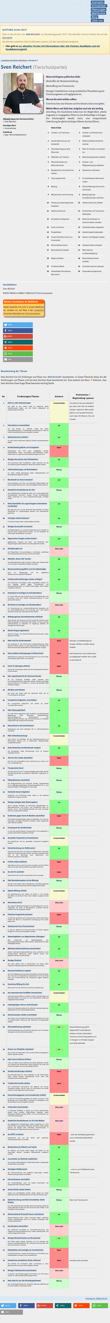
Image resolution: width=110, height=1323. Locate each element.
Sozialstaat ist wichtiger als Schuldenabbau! (25, 593)
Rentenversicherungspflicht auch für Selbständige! (27, 569)
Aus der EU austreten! (16, 872)
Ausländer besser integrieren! (19, 792)
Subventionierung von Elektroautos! (21, 848)
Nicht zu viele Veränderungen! (19, 403)
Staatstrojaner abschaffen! (18, 1226)
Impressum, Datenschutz (96, 1298)
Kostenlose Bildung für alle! (18, 984)
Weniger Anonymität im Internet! (20, 526)
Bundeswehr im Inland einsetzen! (20, 480)
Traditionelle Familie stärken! (19, 1083)
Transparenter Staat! (15, 768)
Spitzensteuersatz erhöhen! (18, 437)
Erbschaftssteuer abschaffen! (19, 1179)
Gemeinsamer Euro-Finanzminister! (21, 926)
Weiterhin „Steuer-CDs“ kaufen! (19, 559)
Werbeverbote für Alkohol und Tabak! (22, 1147)
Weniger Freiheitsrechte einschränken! (22, 1270)
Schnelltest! (99, 5)
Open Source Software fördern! (19, 1059)
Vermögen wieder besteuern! (18, 518)
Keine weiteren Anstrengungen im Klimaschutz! (26, 653)
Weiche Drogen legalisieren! (18, 630)
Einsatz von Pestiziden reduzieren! (21, 1049)
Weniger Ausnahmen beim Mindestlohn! (23, 459)
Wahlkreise (98, 13)
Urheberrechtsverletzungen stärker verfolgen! (25, 579)
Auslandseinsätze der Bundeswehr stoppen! (24, 748)
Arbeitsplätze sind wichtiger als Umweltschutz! (26, 1250)
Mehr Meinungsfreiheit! (16, 710)
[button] (18, 324)
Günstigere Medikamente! (17, 1169)
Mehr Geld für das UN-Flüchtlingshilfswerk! (24, 1281)
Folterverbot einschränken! (18, 1107)
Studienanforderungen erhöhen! (20, 1071)
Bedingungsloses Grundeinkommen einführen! (25, 617)
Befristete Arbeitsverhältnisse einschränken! (24, 948)
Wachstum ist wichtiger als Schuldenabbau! (24, 605)
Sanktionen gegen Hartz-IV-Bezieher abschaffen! (26, 816)
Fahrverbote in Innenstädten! (19, 425)
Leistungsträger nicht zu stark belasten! (23, 1005)
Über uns (97, 20)
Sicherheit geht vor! (15, 549)
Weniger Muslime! (14, 960)
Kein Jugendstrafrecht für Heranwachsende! (24, 676)
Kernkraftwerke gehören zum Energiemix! (23, 447)
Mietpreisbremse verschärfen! (19, 780)
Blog (94, 16)
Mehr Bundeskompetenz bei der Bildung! (23, 880)
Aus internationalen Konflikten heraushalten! (25, 993)
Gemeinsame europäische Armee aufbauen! (24, 1260)
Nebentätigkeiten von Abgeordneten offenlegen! (26, 936)
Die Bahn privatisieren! (16, 690)
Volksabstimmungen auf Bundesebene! (23, 469)
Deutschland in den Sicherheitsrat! (21, 726)
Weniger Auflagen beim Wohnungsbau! (23, 802)
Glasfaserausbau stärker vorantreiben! (22, 1015)
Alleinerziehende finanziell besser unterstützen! (26, 1214)
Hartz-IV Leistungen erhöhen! (19, 666)
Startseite (97, 2)
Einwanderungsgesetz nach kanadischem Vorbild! (27, 1095)
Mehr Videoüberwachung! (18, 736)
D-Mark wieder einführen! (17, 862)
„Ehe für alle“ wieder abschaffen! (20, 758)
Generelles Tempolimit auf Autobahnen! (23, 838)
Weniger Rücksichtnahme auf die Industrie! (24, 1238)
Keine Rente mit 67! (15, 902)
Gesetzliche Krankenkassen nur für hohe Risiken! (26, 1121)
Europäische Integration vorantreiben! (22, 700)
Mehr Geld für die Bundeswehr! (19, 640)
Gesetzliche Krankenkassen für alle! (21, 490)
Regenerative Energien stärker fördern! (22, 538)
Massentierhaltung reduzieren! (19, 1027)
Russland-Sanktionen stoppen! (19, 971)
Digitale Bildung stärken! (17, 891)
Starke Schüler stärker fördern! (19, 1189)
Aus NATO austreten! (16, 1134)
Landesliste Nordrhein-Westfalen (14, 60)
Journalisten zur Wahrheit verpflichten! (23, 1159)
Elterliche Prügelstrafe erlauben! (20, 914)
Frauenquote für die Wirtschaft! (20, 828)
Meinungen (98, 9)
